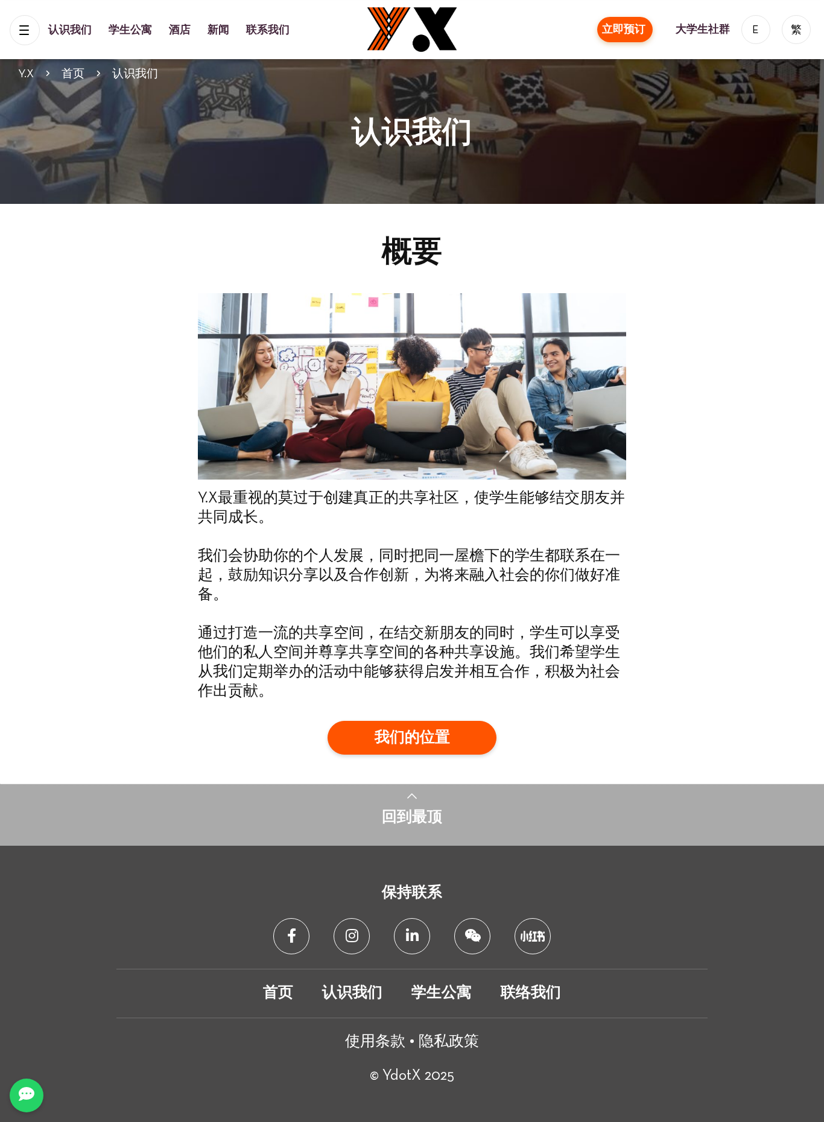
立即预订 (625, 29)
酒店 (181, 30)
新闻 (220, 30)
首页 (73, 74)
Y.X (26, 74)
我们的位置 (412, 738)
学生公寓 (131, 30)
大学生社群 (704, 29)
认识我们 (71, 30)
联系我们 (268, 30)
